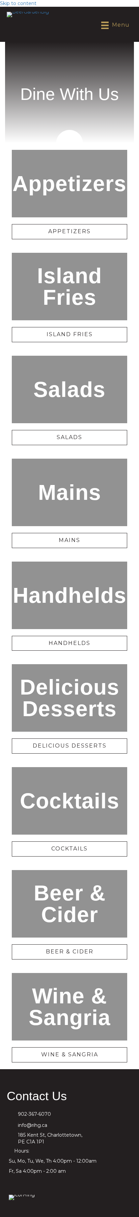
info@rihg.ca (32, 1125)
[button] (69, 231)
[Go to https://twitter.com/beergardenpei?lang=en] (48, 1183)
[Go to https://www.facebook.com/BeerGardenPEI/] (14, 1183)
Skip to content (18, 3)
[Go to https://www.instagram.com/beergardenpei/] (31, 1183)
